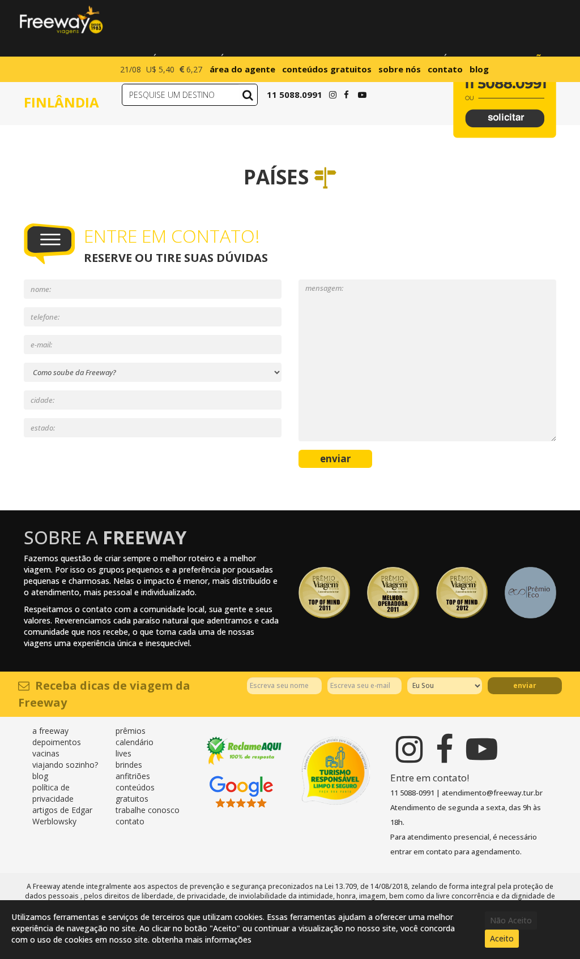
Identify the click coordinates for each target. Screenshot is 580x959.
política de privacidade (53, 793)
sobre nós (399, 69)
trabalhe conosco (148, 810)
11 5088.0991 (294, 94)
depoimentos (56, 742)
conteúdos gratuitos (327, 69)
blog (479, 69)
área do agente (242, 69)
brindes (129, 764)
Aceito (502, 938)
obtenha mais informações (201, 939)
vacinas (45, 753)
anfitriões (133, 776)
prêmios (131, 730)
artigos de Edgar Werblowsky (62, 816)
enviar (335, 458)
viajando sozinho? (65, 764)
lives (123, 753)
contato (445, 69)
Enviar (524, 685)
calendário (134, 742)
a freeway (50, 730)
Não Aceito (511, 920)
